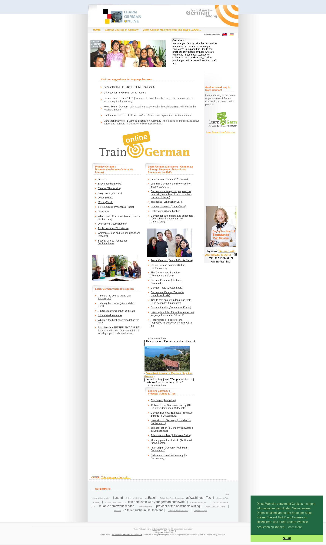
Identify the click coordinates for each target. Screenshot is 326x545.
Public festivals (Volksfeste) (113, 228)
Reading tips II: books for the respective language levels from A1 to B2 (171, 322)
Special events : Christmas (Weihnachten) (113, 242)
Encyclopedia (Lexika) (110, 183)
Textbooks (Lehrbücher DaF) (166, 201)
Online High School (133, 498)
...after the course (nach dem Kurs (116, 310)
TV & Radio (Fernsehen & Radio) (116, 206)
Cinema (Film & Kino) (109, 188)
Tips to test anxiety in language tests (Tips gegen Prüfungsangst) (171, 301)
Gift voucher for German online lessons (125, 92)
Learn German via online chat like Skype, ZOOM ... (172, 29)
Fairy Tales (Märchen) (110, 193)
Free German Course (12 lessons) (169, 179)
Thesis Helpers (145, 506)
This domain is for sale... (115, 477)
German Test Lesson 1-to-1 (118, 98)
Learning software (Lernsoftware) (168, 206)
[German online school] (128, 53)
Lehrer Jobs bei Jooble (215, 506)
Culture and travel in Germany (167, 455)
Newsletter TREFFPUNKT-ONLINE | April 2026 (129, 87)
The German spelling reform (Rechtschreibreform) (166, 274)
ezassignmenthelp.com (115, 502)
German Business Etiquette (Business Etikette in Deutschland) (172, 414)
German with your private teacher (220, 253)
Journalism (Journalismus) (112, 223)
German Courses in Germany (122, 29)
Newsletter (103, 211)
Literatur (102, 179)
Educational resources (110, 315)
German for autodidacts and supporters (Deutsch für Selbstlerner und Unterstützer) (172, 218)
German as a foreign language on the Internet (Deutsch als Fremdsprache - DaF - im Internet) (171, 194)
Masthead (156, 531)
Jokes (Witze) (105, 197)
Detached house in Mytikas (163, 373)
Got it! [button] (287, 538)
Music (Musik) (105, 202)
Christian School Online (178, 510)
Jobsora (117, 510)
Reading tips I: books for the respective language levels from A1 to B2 (172, 314)
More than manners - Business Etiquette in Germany (132, 120)
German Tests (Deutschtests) (167, 287)
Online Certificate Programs (172, 498)
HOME (97, 29)
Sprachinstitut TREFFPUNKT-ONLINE (119, 327)
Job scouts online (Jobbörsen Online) (171, 435)
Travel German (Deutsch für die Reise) (172, 260)
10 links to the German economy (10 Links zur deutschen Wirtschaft (171, 407)
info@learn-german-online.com (180, 529)
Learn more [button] (294, 527)
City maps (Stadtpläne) (163, 400)
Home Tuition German (116, 106)
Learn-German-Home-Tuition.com (220, 132)
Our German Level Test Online (120, 115)
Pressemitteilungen (198, 502)
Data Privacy (169, 531)
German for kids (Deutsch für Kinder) (171, 307)
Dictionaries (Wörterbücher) (165, 211)
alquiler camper (200, 510)
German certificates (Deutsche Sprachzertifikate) (167, 294)
